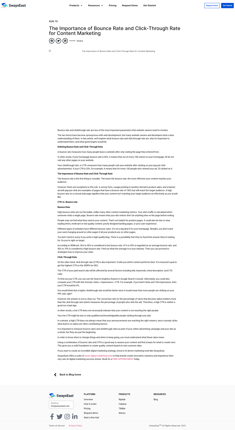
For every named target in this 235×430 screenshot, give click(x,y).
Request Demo (130, 5)
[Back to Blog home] (55, 374)
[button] (51, 41)
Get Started (149, 5)
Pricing (112, 5)
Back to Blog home (70, 374)
